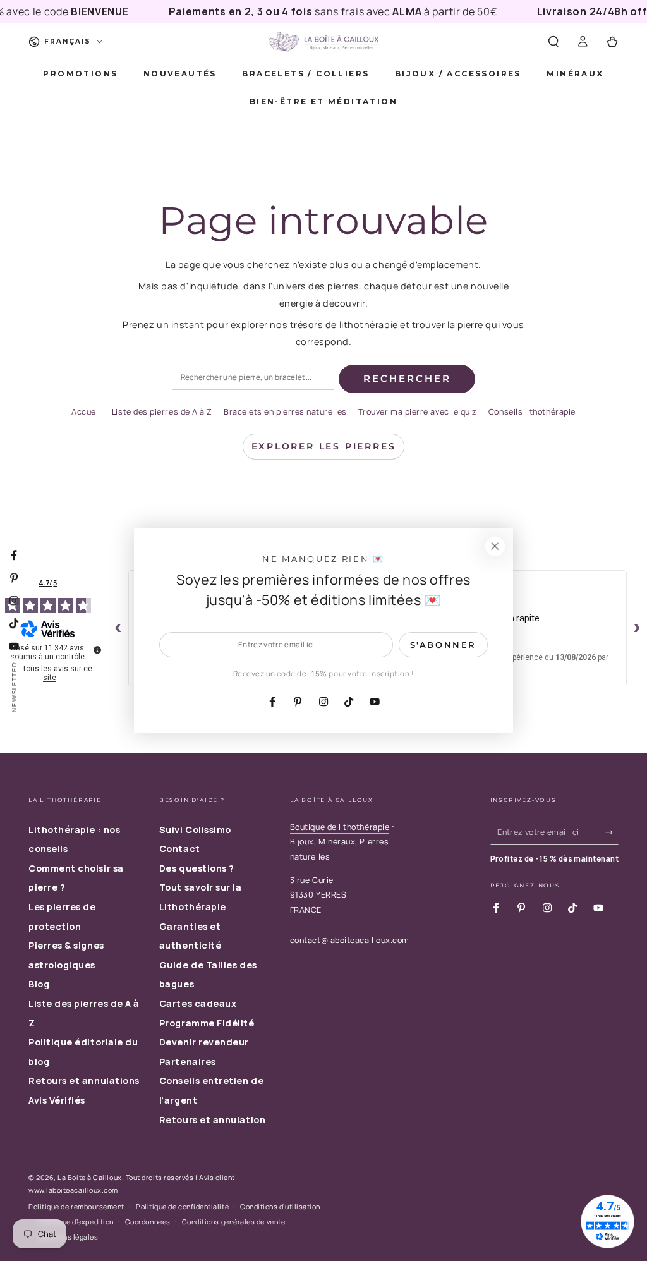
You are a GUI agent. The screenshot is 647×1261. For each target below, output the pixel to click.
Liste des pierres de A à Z (162, 411)
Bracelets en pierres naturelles (285, 411)
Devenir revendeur (204, 1042)
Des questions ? (196, 868)
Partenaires (187, 1062)
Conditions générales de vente (234, 1221)
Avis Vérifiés (56, 1100)
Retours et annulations (84, 1081)
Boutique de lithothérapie (340, 827)
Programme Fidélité (207, 1023)
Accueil (85, 411)
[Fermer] (494, 546)
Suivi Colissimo (195, 830)
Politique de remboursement (76, 1206)
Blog (38, 984)
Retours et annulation (212, 1120)
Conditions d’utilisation (280, 1206)
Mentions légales (69, 1236)
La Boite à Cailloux (89, 1177)
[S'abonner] (612, 832)
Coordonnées (148, 1221)
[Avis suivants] (637, 628)
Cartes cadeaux (198, 1003)
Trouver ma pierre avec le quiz (417, 411)
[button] (553, 41)
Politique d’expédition (77, 1221)
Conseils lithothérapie (532, 411)
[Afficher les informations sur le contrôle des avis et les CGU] (97, 650)
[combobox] (253, 378)
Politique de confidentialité (182, 1206)
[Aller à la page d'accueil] (323, 41)
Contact (179, 849)
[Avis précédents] (118, 628)
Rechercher (407, 378)
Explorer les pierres (323, 446)
